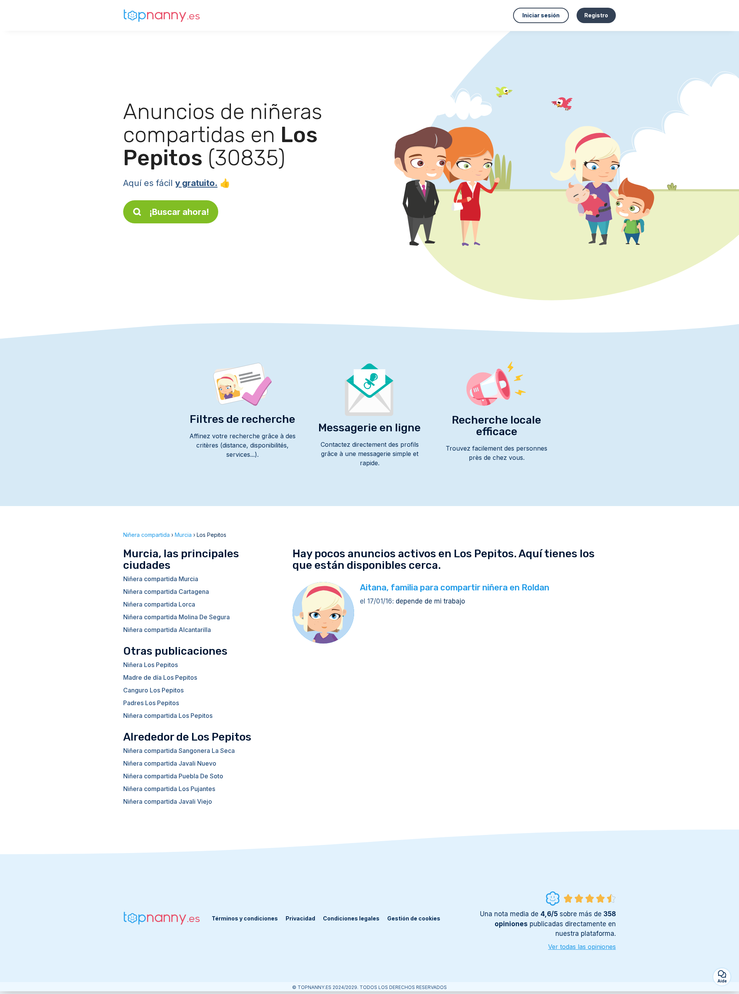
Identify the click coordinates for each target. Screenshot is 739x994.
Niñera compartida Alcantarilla (167, 630)
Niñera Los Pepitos (150, 665)
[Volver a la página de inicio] (161, 15)
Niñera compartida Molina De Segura (176, 617)
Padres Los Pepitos (151, 703)
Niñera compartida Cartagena (166, 591)
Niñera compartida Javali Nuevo (169, 763)
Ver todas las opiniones (582, 946)
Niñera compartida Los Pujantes (169, 789)
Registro (596, 15)
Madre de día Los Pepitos (160, 677)
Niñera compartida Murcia (160, 579)
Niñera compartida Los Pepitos (167, 715)
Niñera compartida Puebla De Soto (173, 776)
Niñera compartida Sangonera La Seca (179, 750)
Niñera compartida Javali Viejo (167, 801)
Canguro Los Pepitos (153, 690)
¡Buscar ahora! (179, 212)
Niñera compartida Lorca (159, 604)
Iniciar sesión (541, 15)
